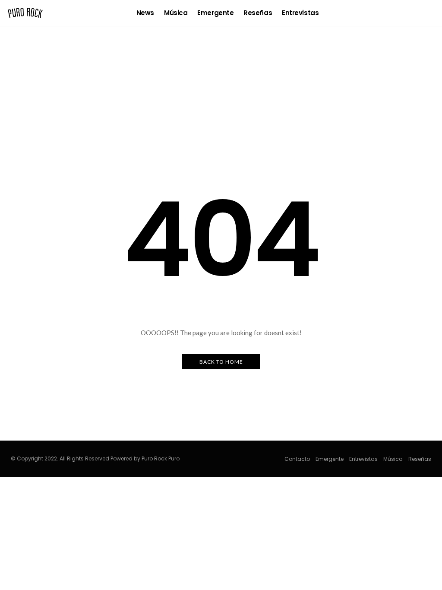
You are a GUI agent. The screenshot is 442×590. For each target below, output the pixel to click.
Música (175, 12)
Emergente (215, 12)
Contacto (297, 459)
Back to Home (221, 361)
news (145, 12)
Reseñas (257, 12)
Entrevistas (300, 12)
